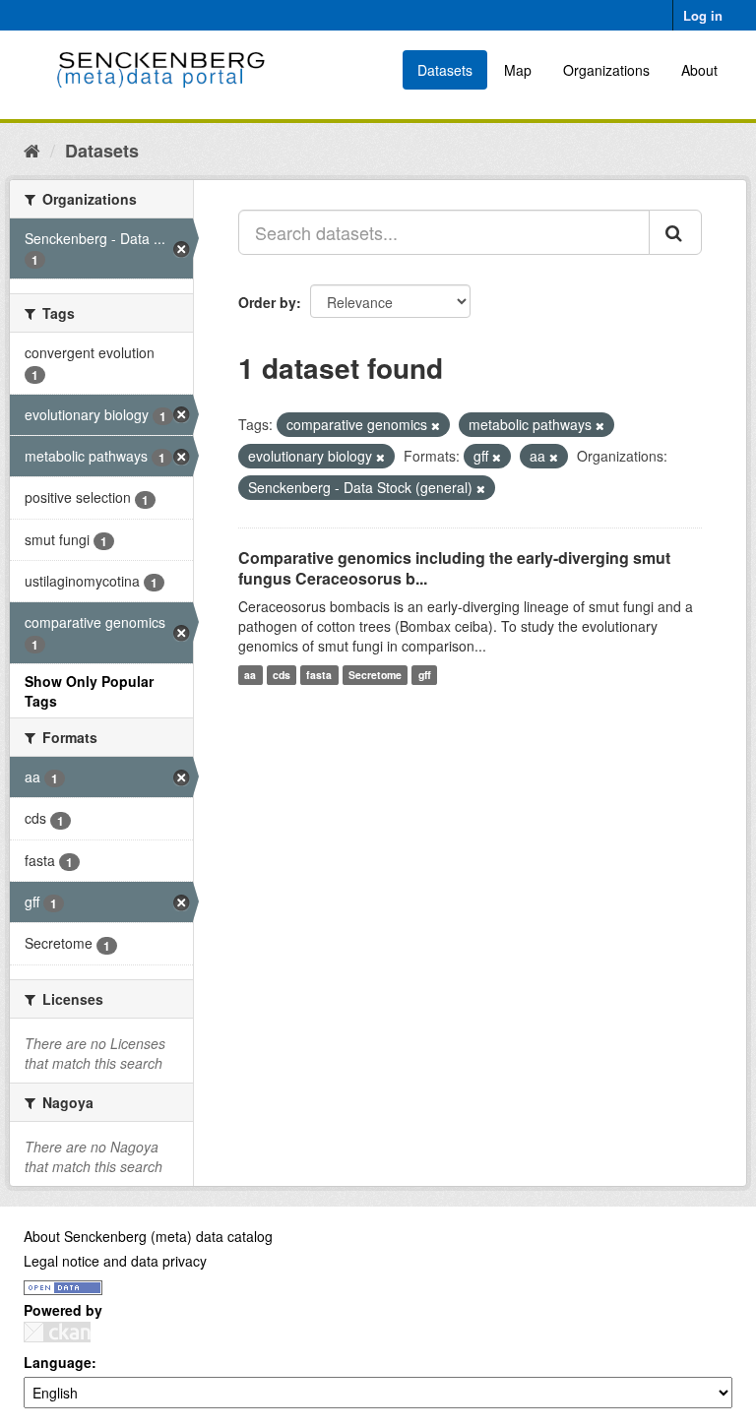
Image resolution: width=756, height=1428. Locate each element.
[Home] (32, 149)
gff (424, 674)
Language (58, 1362)
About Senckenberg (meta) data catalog (148, 1236)
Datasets (444, 70)
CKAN (57, 1332)
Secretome (375, 674)
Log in (703, 15)
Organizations (606, 70)
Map (518, 70)
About (699, 70)
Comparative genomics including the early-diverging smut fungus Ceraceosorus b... (454, 568)
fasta (319, 674)
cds (281, 674)
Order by (267, 302)
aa (250, 674)
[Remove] (435, 425)
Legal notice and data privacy (115, 1261)
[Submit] (675, 232)
